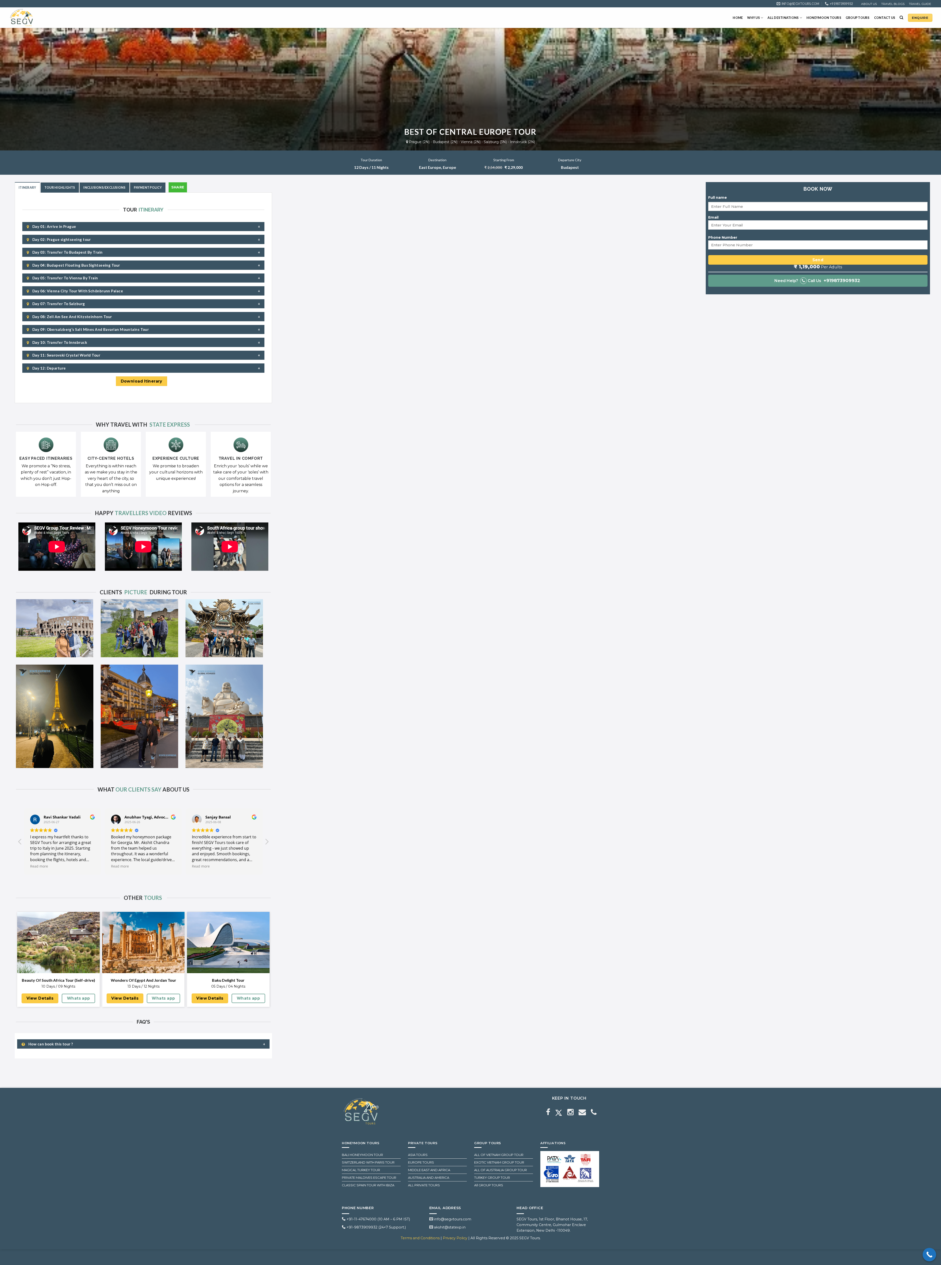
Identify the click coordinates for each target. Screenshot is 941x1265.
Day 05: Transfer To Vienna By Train (64, 278)
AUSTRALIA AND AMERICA (428, 1177)
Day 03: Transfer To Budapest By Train (66, 252)
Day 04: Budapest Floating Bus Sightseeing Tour (75, 265)
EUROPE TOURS (421, 1162)
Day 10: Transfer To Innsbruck (59, 342)
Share (177, 187)
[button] (266, 843)
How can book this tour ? (50, 1044)
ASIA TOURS (418, 1155)
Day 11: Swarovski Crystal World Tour (65, 355)
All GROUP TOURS (488, 1185)
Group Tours (858, 18)
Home (738, 18)
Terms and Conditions (421, 1238)
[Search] (901, 17)
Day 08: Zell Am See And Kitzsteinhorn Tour (71, 316)
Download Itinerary (141, 381)
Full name (717, 197)
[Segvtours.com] (33, 17)
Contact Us (884, 18)
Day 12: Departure (48, 368)
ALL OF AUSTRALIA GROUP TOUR (500, 1170)
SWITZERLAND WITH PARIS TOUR (368, 1162)
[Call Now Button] (929, 1254)
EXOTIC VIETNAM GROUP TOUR (499, 1162)
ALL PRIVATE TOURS (424, 1185)
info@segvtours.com (452, 1219)
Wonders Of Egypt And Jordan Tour (143, 980)
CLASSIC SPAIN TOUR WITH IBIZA (368, 1185)
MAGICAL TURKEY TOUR (361, 1170)
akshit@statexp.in (449, 1227)
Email (713, 217)
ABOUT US (869, 4)
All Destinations (783, 18)
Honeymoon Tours (823, 18)
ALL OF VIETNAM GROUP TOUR (498, 1155)
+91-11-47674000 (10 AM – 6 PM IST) (378, 1219)
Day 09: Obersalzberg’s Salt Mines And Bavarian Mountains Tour (90, 329)
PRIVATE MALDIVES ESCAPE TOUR (369, 1177)
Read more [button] (39, 866)
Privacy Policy (455, 1238)
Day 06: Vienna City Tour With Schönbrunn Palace (77, 291)
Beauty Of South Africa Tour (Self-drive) (58, 980)
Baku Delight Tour (228, 980)
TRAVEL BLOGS (892, 4)
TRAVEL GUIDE (920, 4)
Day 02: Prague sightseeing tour (61, 239)
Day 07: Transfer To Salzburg (58, 303)
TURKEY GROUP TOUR (492, 1177)
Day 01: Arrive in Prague (53, 226)
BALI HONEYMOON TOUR (362, 1155)
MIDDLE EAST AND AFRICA (429, 1170)
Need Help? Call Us (817, 280)
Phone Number (722, 237)
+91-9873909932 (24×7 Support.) (376, 1227)
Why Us (753, 18)
